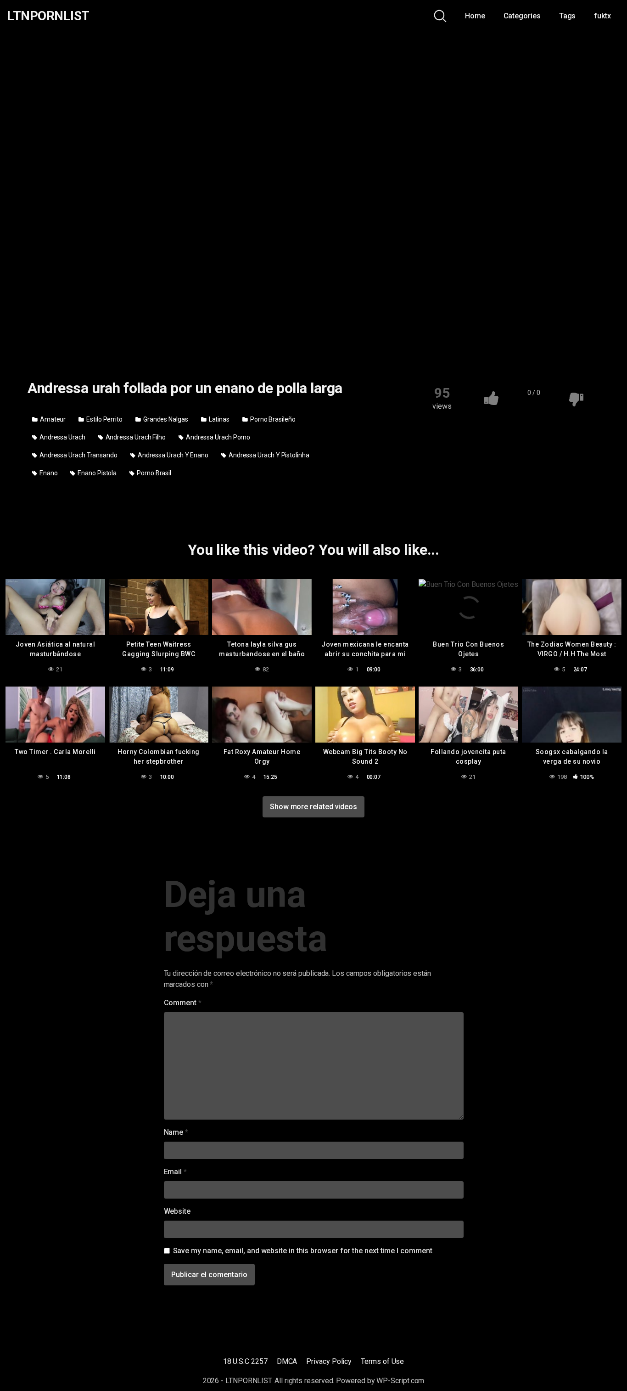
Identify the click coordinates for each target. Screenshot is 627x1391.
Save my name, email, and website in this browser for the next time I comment (302, 1250)
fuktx (602, 15)
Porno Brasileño (272, 419)
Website (177, 1211)
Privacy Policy (329, 1361)
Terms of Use (382, 1361)
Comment (183, 1002)
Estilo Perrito (104, 419)
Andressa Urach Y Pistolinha (268, 455)
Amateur (52, 419)
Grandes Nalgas (165, 419)
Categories (522, 15)
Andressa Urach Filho (135, 437)
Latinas (218, 419)
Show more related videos (313, 806)
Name (176, 1132)
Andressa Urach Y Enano (172, 455)
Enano (48, 473)
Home (475, 15)
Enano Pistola (96, 473)
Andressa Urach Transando (78, 455)
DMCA (287, 1361)
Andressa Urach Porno (217, 437)
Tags (567, 15)
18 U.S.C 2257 (245, 1361)
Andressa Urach (61, 437)
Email (175, 1171)
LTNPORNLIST (48, 16)
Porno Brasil (153, 473)
